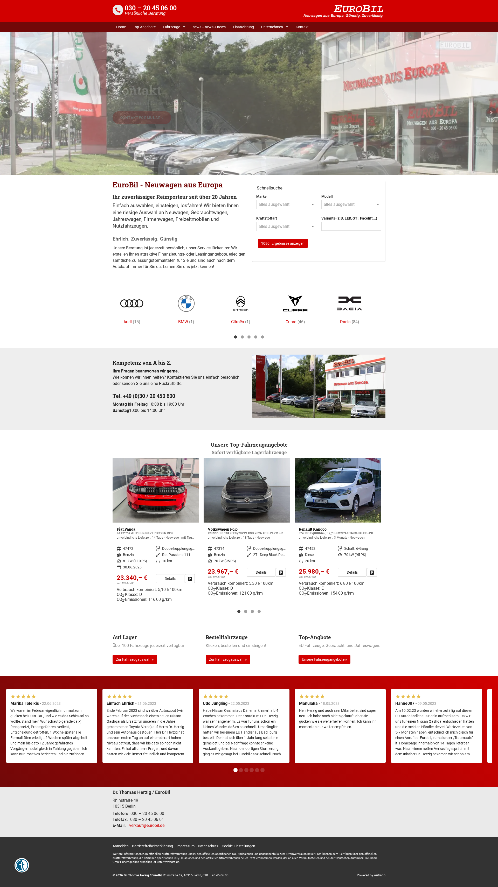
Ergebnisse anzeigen (283, 243)
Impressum (185, 846)
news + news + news (209, 27)
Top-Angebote (144, 27)
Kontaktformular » (142, 118)
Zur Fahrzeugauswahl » (135, 659)
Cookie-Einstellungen (238, 846)
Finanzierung (243, 27)
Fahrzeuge (171, 27)
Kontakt (302, 27)
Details (170, 572)
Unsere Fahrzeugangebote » (324, 659)
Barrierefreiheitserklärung (152, 846)
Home (121, 27)
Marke (261, 196)
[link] (190, 572)
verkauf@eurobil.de (146, 825)
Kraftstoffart (266, 218)
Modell (327, 196)
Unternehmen (272, 27)
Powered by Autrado (371, 875)
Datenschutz (208, 846)
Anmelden (121, 846)
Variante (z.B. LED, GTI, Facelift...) (349, 218)
